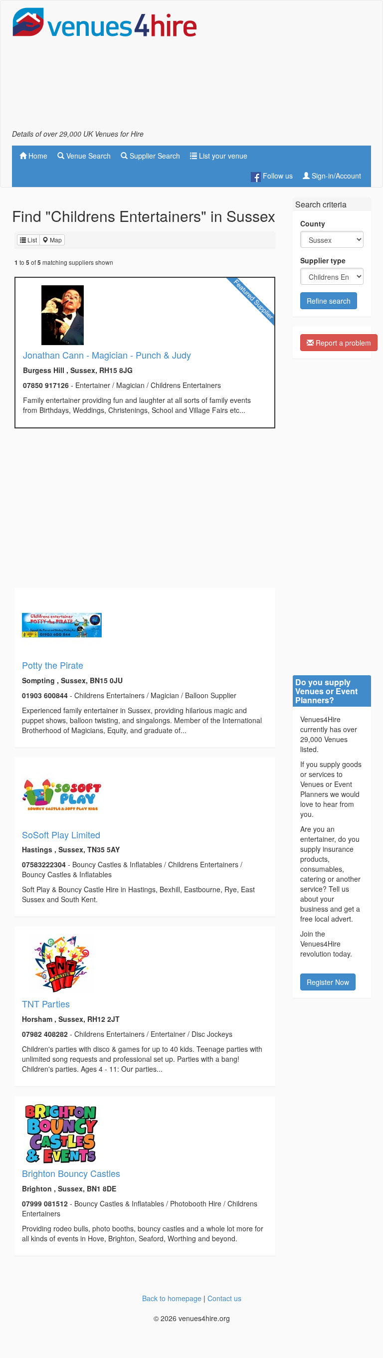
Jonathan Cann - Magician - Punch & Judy (107, 354)
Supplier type (323, 260)
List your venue (222, 156)
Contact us (224, 1298)
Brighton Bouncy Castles (71, 1172)
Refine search (329, 301)
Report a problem (342, 343)
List (31, 239)
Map (55, 239)
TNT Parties (46, 1003)
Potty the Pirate (52, 664)
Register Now (328, 982)
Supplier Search (154, 156)
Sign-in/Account (335, 176)
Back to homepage (171, 1298)
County (312, 223)
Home (36, 156)
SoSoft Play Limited (61, 834)
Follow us (277, 176)
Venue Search (87, 156)
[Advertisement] (291, 67)
